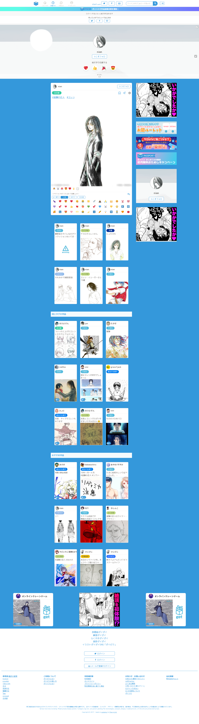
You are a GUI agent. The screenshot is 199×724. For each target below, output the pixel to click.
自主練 (56, 93)
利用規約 (87, 679)
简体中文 (6, 688)
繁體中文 (6, 691)
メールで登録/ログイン (101, 666)
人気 (64, 197)
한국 (4, 686)
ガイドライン (89, 681)
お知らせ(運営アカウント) (135, 679)
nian (99, 52)
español (6, 681)
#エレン (71, 97)
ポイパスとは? (49, 683)
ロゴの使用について (132, 691)
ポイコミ (128, 693)
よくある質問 (130, 683)
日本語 (5, 698)
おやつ (73, 197)
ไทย (4, 693)
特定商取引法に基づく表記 (94, 686)
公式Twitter (129, 681)
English (5, 679)
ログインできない (131, 688)
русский (6, 696)
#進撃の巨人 (58, 97)
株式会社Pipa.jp (172, 679)
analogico (104, 712)
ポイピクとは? (49, 679)
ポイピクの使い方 (50, 681)
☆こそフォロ (99, 56)
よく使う (56, 197)
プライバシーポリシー (92, 683)
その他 (81, 197)
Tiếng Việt (6, 683)
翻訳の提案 (13, 676)
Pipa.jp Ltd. (113, 712)
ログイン (101, 653)
